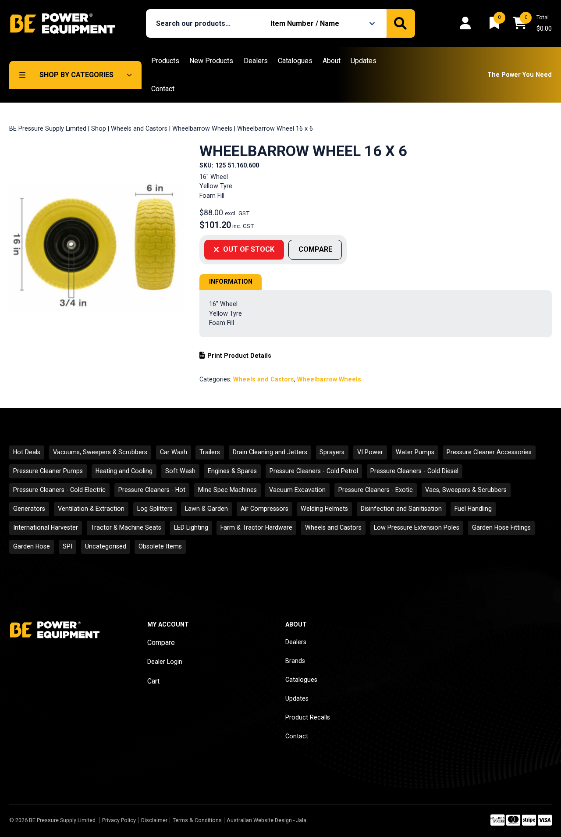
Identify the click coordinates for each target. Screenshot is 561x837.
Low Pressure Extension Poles (416, 527)
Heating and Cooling (124, 470)
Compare (161, 642)
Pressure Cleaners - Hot (151, 489)
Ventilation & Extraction (91, 508)
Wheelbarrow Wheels (202, 128)
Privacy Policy (119, 820)
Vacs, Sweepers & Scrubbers (466, 489)
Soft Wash (180, 470)
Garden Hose (31, 546)
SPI (67, 546)
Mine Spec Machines (227, 489)
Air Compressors (264, 508)
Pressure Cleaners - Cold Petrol (314, 470)
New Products (211, 61)
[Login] (468, 23)
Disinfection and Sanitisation (401, 508)
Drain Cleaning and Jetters (270, 452)
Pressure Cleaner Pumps (48, 470)
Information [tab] (230, 281)
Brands (295, 660)
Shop (98, 128)
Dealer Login (164, 661)
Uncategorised (105, 546)
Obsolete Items (160, 546)
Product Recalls (307, 717)
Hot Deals (26, 452)
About (332, 61)
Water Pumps (415, 452)
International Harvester (45, 527)
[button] (324, 23)
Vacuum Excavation (297, 489)
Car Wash (173, 452)
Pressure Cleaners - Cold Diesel (414, 470)
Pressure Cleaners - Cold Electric (59, 489)
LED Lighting (191, 527)
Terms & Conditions (197, 820)
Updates (363, 61)
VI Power (370, 452)
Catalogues (295, 61)
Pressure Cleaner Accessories (489, 452)
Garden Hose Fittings (501, 527)
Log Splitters (155, 508)
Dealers (256, 61)
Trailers (209, 452)
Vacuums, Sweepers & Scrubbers (100, 452)
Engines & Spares (232, 470)
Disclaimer (154, 820)
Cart (153, 681)
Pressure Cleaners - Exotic (375, 489)
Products (165, 61)
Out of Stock (248, 249)
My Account (168, 624)
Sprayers (332, 452)
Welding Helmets (324, 508)
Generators (29, 508)
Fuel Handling (473, 508)
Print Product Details (239, 355)
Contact (162, 89)
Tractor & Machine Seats (126, 527)
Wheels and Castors (139, 128)
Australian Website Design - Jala (266, 820)
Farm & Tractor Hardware (256, 527)
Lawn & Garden (206, 508)
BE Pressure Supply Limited (47, 128)
